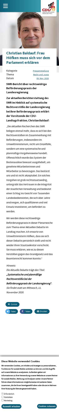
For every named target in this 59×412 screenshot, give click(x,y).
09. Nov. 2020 (43, 78)
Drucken (43, 311)
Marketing (8, 400)
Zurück (14, 304)
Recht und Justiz (41, 74)
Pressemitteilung (41, 70)
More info (41, 388)
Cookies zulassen (47, 406)
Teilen (13, 311)
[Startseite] (48, 7)
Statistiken (8, 397)
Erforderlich (9, 394)
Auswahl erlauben (11, 406)
